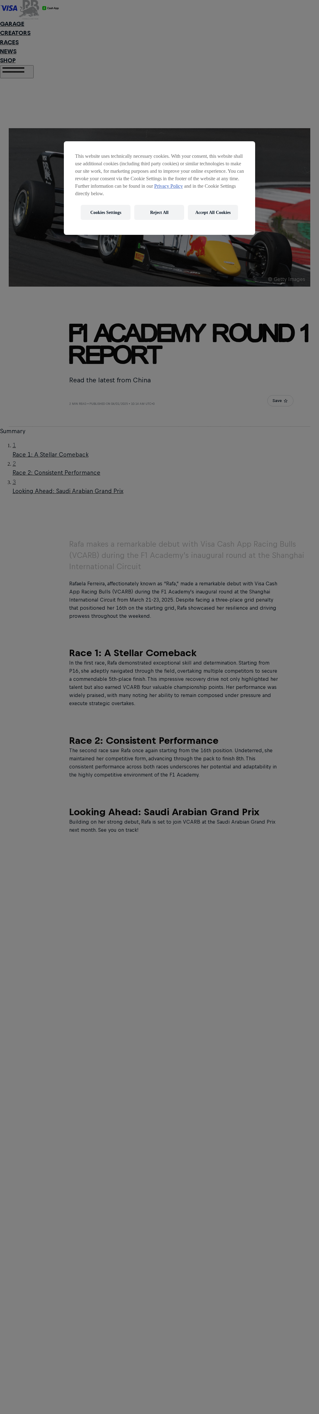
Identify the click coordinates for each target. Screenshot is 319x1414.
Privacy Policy (168, 186)
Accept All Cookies (213, 212)
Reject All (159, 212)
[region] (159, 188)
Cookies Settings (105, 212)
